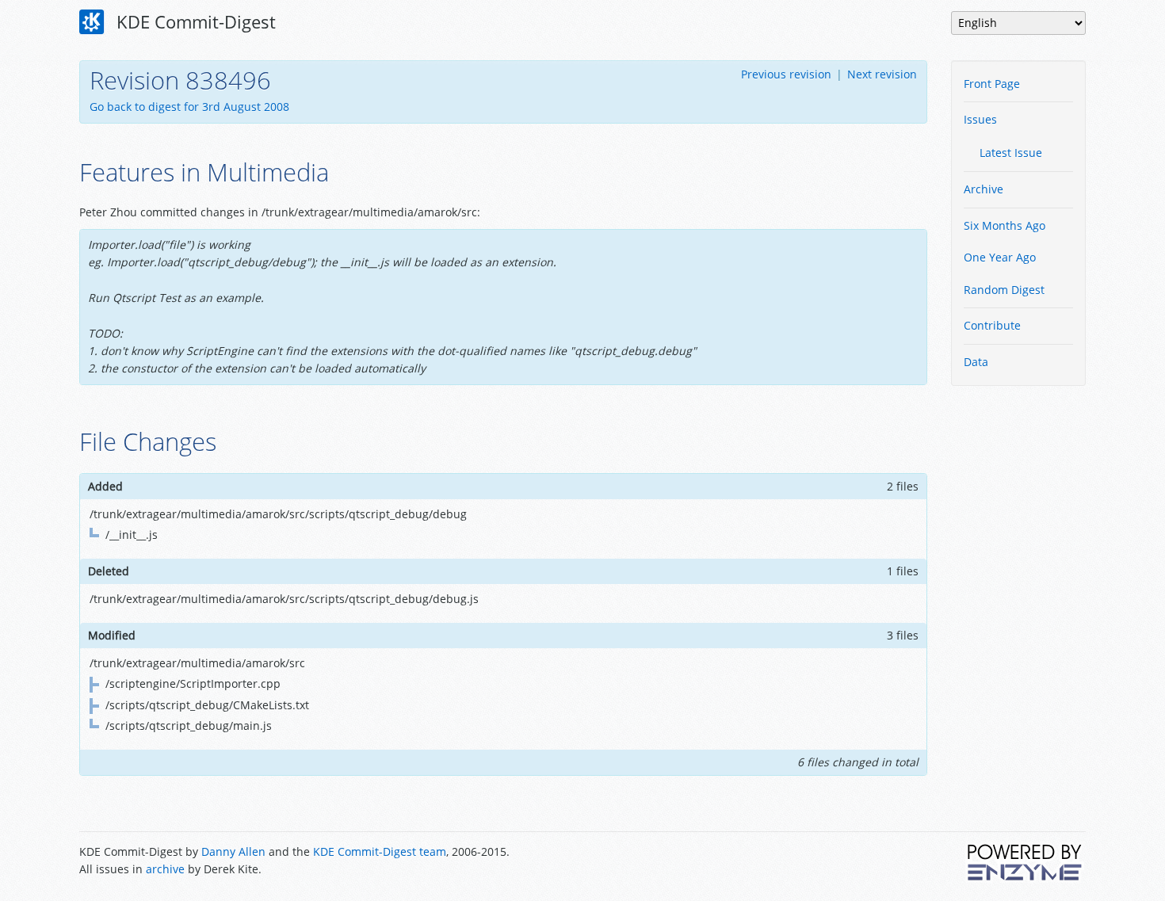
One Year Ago (1000, 257)
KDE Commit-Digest (194, 21)
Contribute (992, 325)
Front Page (992, 83)
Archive (983, 189)
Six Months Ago (1004, 225)
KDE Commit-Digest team (379, 851)
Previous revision (786, 74)
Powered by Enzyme (1025, 862)
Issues (980, 119)
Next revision (882, 74)
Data (976, 361)
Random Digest (1004, 289)
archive (165, 868)
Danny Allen (233, 851)
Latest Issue (1011, 152)
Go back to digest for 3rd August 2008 (189, 106)
